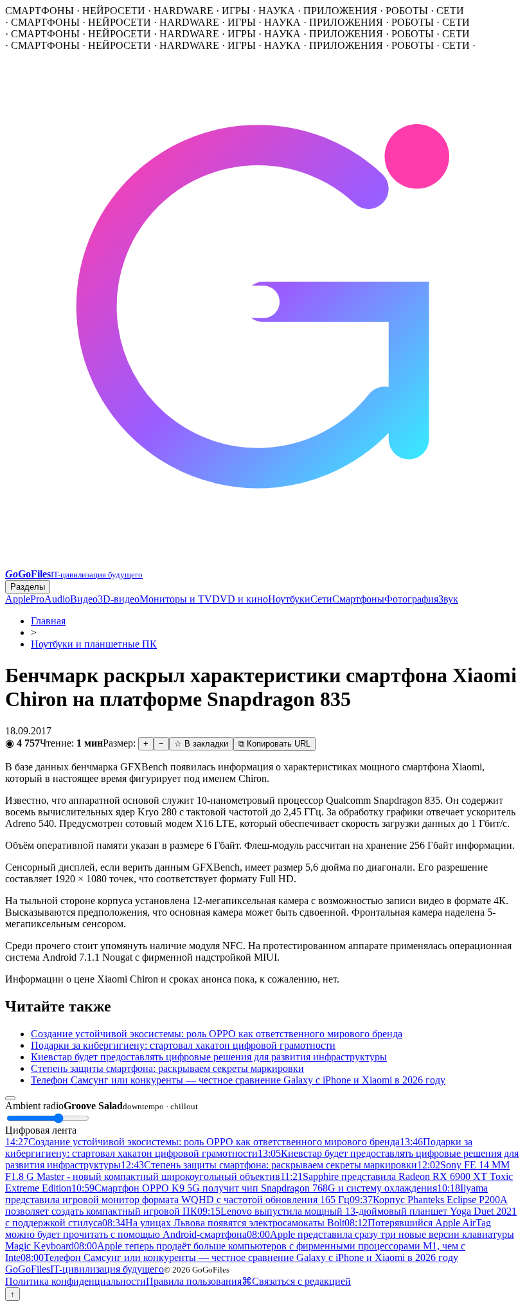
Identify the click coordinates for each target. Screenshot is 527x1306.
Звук (448, 599)
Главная (48, 620)
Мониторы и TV (175, 599)
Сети (321, 599)
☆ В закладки (201, 743)
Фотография (411, 599)
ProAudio (50, 599)
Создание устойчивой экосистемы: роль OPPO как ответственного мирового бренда (216, 1033)
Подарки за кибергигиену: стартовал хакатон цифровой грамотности (183, 1045)
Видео (84, 599)
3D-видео (118, 599)
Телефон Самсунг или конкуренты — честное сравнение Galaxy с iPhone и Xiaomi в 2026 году (238, 1080)
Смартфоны (358, 599)
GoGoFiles (84, 1269)
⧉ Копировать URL (274, 743)
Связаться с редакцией (301, 1281)
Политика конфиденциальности (75, 1281)
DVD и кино (240, 599)
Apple (17, 599)
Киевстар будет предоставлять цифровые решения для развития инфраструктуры (209, 1056)
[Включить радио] (10, 1098)
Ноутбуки (289, 599)
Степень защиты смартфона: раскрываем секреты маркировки (167, 1068)
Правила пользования (194, 1281)
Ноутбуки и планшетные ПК (94, 644)
